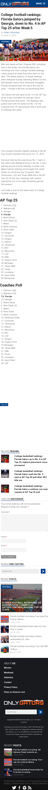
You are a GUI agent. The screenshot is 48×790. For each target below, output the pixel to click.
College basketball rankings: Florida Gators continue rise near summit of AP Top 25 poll (31, 489)
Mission (7, 668)
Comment (5, 512)
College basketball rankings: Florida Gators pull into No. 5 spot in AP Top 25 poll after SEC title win (30, 476)
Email (4, 546)
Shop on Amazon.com (14, 692)
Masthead (8, 672)
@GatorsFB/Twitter (40, 60)
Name (4, 537)
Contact (7, 682)
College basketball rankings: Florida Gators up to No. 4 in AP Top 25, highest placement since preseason (30, 461)
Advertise (8, 677)
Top (45, 787)
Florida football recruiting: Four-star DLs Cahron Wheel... (28, 761)
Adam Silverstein (12, 32)
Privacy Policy (10, 687)
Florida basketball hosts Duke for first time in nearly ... (28, 771)
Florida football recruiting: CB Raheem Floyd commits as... (27, 751)
